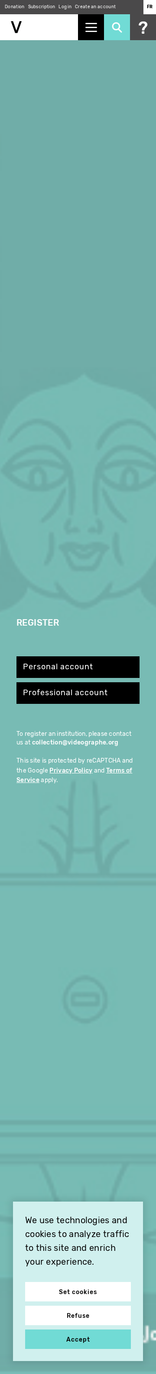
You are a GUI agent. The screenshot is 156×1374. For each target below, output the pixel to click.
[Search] (117, 27)
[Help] (143, 27)
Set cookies (78, 1292)
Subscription (41, 7)
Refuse (78, 1316)
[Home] (39, 27)
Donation (14, 7)
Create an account (95, 7)
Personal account (58, 666)
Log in (65, 7)
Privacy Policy (70, 770)
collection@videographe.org (75, 742)
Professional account (65, 692)
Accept (78, 1339)
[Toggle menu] (91, 27)
